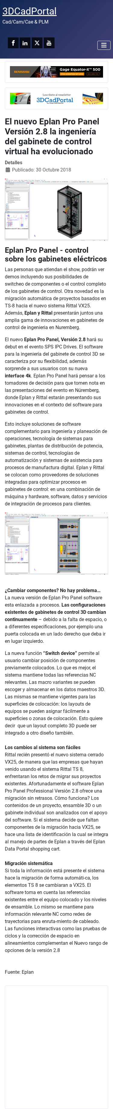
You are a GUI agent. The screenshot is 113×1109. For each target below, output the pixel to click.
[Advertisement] (56, 1047)
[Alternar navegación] (104, 45)
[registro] (56, 98)
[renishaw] (56, 71)
